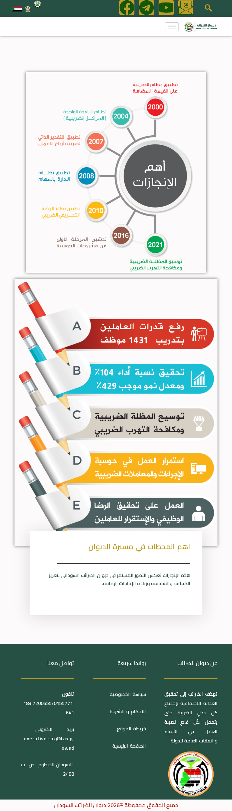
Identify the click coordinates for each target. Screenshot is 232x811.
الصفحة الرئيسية (129, 745)
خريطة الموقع (131, 728)
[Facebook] (126, 7)
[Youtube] (166, 7)
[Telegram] (146, 7)
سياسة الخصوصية (127, 694)
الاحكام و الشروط (128, 711)
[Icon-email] (185, 7)
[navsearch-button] (208, 9)
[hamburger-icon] (172, 26)
